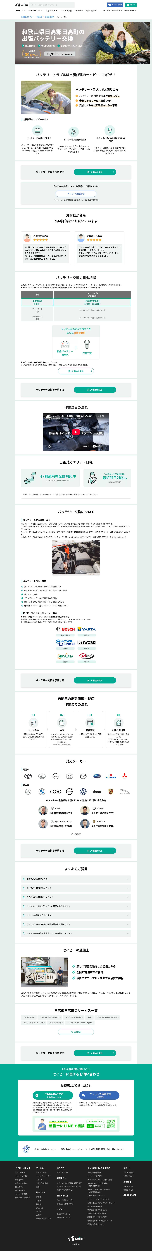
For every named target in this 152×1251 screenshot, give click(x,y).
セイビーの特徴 (21, 1176)
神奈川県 (39, 1208)
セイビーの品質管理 (22, 1197)
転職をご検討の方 (63, 1190)
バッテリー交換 (29, 1017)
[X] (128, 1195)
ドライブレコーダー (43, 1176)
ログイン (132, 5)
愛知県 (38, 1211)
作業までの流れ (21, 1183)
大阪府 (38, 1215)
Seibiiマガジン (62, 1214)
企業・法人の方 (62, 1172)
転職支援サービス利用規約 (97, 1217)
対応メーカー (20, 1190)
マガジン (79, 10)
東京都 (38, 1197)
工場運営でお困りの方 (65, 1203)
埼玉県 (38, 1204)
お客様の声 (19, 1179)
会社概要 (127, 1186)
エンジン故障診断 (55, 1023)
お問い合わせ (91, 10)
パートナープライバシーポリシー (99, 1199)
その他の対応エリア (43, 1218)
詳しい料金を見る (95, 172)
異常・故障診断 (42, 1183)
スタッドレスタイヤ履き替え (49, 1017)
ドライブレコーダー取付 (73, 1017)
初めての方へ (20, 1172)
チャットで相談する (76, 193)
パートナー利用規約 (94, 1176)
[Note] (125, 1195)
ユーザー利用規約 (94, 1172)
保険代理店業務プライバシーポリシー (101, 1203)
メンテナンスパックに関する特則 (99, 1179)
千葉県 (38, 1200)
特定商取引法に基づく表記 (97, 1210)
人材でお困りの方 (63, 1200)
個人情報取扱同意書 (94, 1206)
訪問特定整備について (95, 1224)
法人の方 (106, 10)
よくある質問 (66, 10)
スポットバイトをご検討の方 (67, 1186)
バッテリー (40, 1179)
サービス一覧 (41, 1172)
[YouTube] (134, 1195)
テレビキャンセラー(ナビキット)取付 (80, 1023)
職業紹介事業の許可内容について (99, 1220)
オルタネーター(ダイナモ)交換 (107, 1017)
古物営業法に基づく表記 (96, 1213)
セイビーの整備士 (21, 1194)
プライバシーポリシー (95, 1195)
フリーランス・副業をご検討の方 (69, 1183)
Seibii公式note (62, 1217)
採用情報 (127, 1190)
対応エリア (19, 1187)
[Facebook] (131, 1195)
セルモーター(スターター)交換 (33, 1023)
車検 (89, 1017)
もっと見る (76, 1031)
